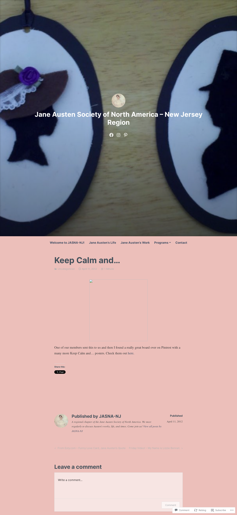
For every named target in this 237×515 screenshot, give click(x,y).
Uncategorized (66, 268)
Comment (170, 505)
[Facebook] (111, 134)
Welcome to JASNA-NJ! (67, 242)
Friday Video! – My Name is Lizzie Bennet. (154, 448)
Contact (181, 242)
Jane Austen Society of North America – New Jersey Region (118, 118)
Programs (161, 242)
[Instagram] (118, 134)
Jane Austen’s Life (102, 242)
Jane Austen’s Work (135, 242)
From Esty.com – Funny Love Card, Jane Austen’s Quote (90, 448)
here (130, 353)
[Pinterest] (125, 134)
